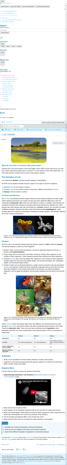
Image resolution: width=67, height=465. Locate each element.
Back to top (5, 444)
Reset (2, 43)
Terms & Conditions (37, 461)
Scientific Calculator (8, 87)
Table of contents (58, 143)
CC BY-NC (30, 437)
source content (8, 439)
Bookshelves (20, 129)
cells (62, 171)
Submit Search (5, 32)
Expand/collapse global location (64, 129)
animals (6, 267)
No (25, 449)
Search (4, 126)
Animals (12, 259)
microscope (12, 326)
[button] (5, 98)
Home (9, 129)
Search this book (4, 27)
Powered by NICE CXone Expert (24, 456)
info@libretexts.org (20, 462)
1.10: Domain (13, 437)
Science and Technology (35, 129)
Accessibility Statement (49, 461)
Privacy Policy (28, 461)
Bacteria (6, 187)
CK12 (63, 437)
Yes (19, 449)
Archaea (6, 189)
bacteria (55, 189)
